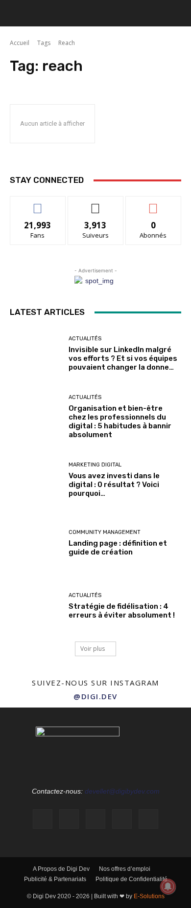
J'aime (38, 203)
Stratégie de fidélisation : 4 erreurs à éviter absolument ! (122, 611)
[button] (16, 13)
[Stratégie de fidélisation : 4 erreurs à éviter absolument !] (35, 606)
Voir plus (92, 648)
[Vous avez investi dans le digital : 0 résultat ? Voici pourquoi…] (35, 480)
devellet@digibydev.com (122, 791)
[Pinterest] (122, 819)
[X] (148, 819)
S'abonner (153, 203)
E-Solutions (149, 896)
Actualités (85, 338)
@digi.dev (95, 696)
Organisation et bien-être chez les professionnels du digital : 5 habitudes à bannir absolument (120, 421)
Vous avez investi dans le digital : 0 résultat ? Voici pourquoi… (114, 484)
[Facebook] (42, 819)
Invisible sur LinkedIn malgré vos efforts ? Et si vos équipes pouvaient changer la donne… (123, 358)
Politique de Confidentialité (131, 879)
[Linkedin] (95, 819)
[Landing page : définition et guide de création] (35, 543)
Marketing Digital (95, 464)
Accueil (19, 43)
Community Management (105, 532)
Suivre (96, 203)
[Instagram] (69, 819)
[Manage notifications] (168, 886)
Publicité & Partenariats (55, 879)
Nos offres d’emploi (124, 868)
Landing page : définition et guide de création (118, 547)
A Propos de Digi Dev (61, 868)
